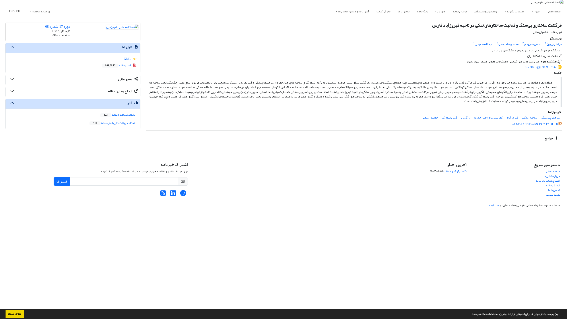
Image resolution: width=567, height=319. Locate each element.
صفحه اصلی (554, 11)
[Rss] (163, 194)
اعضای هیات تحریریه (548, 181)
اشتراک (61, 181)
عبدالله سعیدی (484, 44)
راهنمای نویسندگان (485, 11)
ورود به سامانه (41, 11)
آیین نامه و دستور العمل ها (353, 11)
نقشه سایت (553, 195)
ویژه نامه (422, 11)
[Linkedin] (173, 194)
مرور (537, 11)
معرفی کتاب (383, 11)
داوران (441, 11)
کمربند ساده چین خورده (488, 118)
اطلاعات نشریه (515, 11)
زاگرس (465, 118)
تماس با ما (404, 11)
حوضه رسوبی (430, 118)
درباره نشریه (552, 176)
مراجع (548, 138)
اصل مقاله (118, 65)
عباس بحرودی (532, 44)
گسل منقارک (449, 118)
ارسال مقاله (460, 11)
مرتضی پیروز (554, 44)
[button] (469, 314)
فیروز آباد (512, 118)
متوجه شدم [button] (14, 313)
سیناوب (494, 205)
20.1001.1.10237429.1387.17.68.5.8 (535, 124)
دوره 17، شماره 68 (57, 26)
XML (127, 59)
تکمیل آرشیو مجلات (455, 171)
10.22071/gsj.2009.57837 (540, 67)
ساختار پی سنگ (550, 118)
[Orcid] (183, 194)
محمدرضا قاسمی (508, 44)
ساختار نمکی (529, 118)
